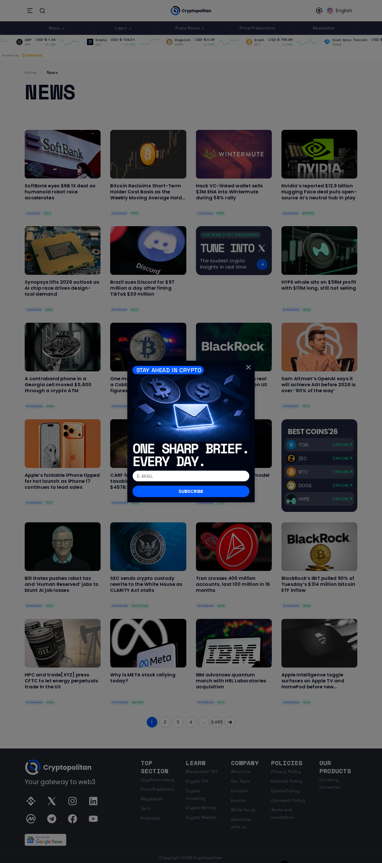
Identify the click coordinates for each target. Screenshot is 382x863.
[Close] (248, 367)
